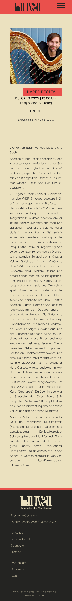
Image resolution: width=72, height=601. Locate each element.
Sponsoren (18, 545)
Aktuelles (17, 532)
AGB (14, 575)
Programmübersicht (24, 514)
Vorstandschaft (21, 538)
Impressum (18, 562)
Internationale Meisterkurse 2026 (34, 521)
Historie (16, 551)
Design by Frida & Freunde (42, 591)
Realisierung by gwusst (34, 595)
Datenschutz (19, 568)
